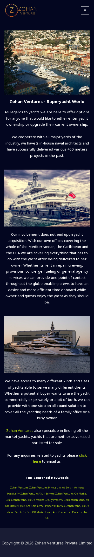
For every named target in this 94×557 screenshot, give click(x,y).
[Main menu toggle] (85, 10)
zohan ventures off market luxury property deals (41, 500)
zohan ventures (19, 487)
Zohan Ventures (19, 430)
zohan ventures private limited (47, 487)
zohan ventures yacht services (37, 493)
